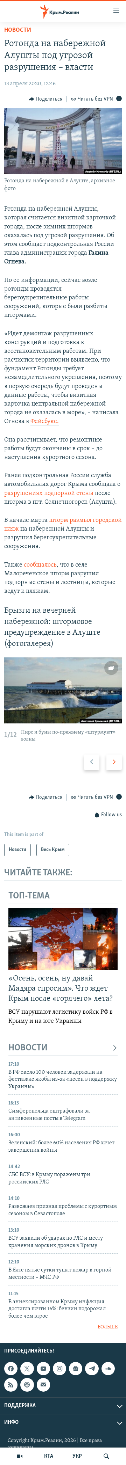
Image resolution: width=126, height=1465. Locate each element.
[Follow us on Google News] (75, 1368)
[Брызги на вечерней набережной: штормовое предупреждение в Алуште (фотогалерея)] (63, 690)
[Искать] (106, 1456)
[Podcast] (27, 1384)
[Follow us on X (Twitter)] (27, 1368)
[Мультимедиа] (19, 1456)
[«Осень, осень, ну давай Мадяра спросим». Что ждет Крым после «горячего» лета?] (63, 939)
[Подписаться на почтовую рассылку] (43, 1384)
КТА (48, 1456)
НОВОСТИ (28, 1048)
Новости (17, 30)
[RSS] (11, 1384)
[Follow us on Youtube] (43, 1368)
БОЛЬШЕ (108, 1327)
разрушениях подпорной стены (48, 493)
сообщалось (40, 565)
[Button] (45, 99)
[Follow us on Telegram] (91, 1368)
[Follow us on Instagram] (59, 1368)
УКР (77, 1456)
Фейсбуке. (44, 421)
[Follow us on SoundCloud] (108, 1368)
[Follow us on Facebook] (11, 1368)
